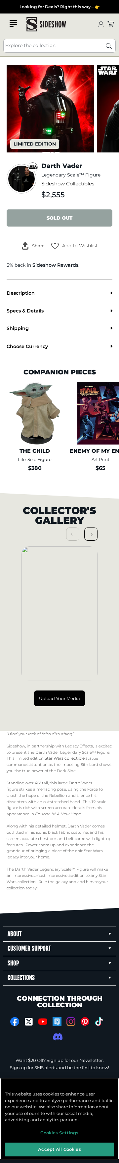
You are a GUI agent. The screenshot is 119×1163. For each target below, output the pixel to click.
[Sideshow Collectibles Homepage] (46, 24)
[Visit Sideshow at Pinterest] (85, 1021)
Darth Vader (47, 752)
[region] (59, 1119)
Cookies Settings (59, 1132)
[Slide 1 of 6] (50, 108)
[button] (74, 246)
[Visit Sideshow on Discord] (57, 1037)
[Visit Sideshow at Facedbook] (14, 1021)
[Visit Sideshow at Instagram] (70, 1021)
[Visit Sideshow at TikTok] (99, 1021)
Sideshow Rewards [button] (55, 265)
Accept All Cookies (59, 1149)
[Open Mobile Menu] (13, 23)
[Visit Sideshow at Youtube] (42, 1021)
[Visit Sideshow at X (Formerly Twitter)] (28, 1021)
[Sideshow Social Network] (57, 1021)
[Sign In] (101, 24)
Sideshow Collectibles (67, 184)
